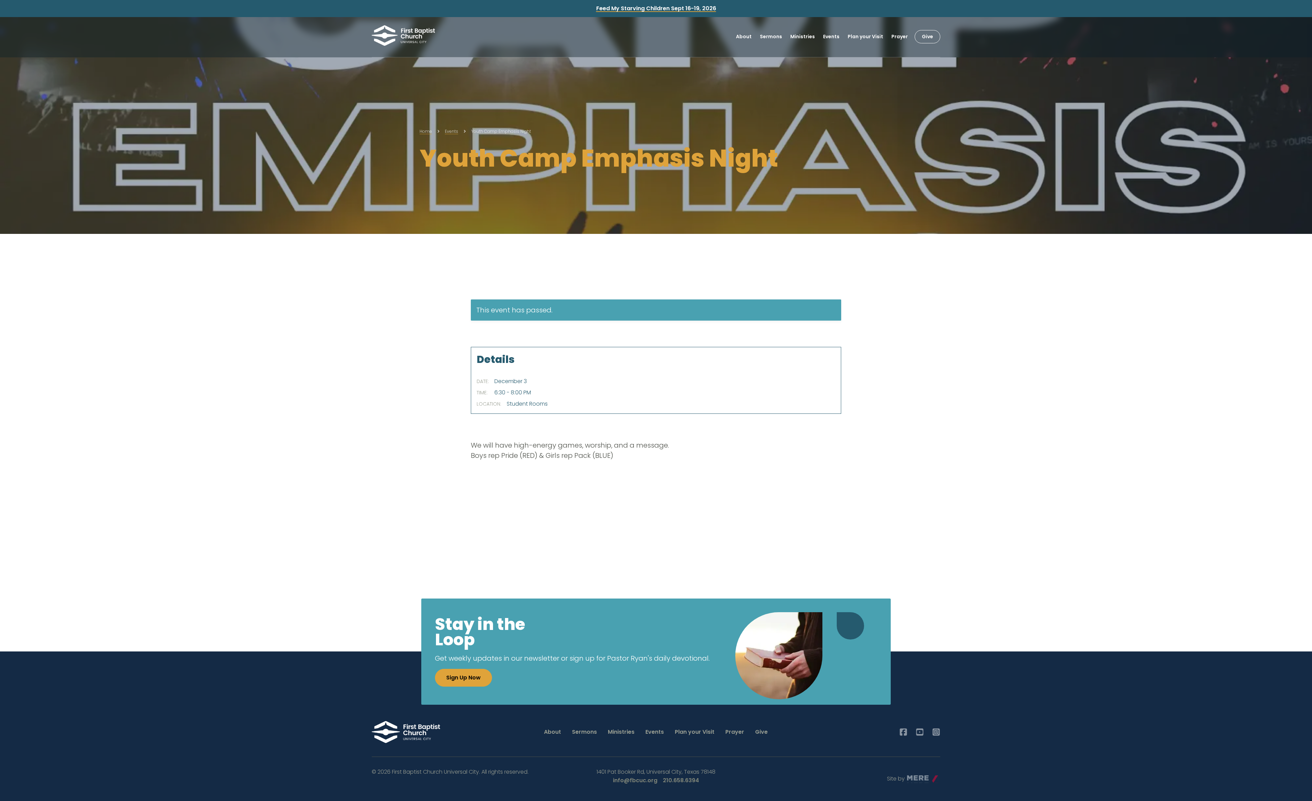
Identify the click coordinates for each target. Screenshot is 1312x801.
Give (927, 36)
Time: (482, 392)
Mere (914, 777)
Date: (483, 381)
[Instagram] (936, 732)
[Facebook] (903, 732)
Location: (489, 403)
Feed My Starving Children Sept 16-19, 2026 (656, 8)
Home (426, 131)
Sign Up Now (463, 677)
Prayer (899, 36)
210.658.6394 (681, 780)
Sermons (771, 36)
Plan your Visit (865, 36)
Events (831, 36)
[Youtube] (920, 732)
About (744, 36)
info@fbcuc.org (635, 780)
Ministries (802, 36)
